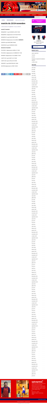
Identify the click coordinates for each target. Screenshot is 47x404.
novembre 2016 (35, 278)
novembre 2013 (35, 343)
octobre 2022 (34, 148)
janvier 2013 (34, 362)
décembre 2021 (34, 167)
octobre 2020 (34, 192)
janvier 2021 (34, 186)
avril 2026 (33, 73)
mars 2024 (34, 115)
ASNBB (12, 26)
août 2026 (33, 67)
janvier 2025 (34, 100)
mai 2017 (33, 266)
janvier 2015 (34, 318)
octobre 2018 (34, 236)
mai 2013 (33, 354)
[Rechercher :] (40, 16)
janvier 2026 (34, 79)
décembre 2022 (34, 144)
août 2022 (33, 151)
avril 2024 (33, 113)
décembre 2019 (34, 211)
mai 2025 (33, 92)
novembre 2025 (35, 82)
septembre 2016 (35, 281)
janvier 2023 (34, 142)
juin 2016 (33, 287)
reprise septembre (35, 53)
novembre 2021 (35, 169)
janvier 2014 (34, 339)
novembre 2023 (35, 123)
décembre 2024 (34, 102)
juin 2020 (33, 199)
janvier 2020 (34, 209)
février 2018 (34, 249)
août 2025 (33, 88)
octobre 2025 (34, 84)
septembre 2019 (35, 216)
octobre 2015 (34, 303)
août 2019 (33, 218)
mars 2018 (34, 247)
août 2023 (33, 128)
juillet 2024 (34, 109)
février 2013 (34, 360)
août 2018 (33, 239)
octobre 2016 (34, 280)
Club (2, 14)
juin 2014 (33, 329)
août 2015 (33, 306)
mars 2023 (34, 138)
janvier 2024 (34, 119)
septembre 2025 (35, 86)
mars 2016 (34, 293)
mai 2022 (33, 157)
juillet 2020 (34, 197)
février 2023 (34, 140)
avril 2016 (33, 291)
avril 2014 (33, 333)
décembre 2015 (34, 299)
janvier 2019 (34, 230)
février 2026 (34, 77)
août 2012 (33, 371)
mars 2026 (34, 75)
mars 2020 (34, 205)
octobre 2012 (34, 368)
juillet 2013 (34, 350)
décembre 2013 (34, 341)
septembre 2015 (35, 304)
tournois (33, 56)
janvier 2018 (34, 251)
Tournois (33, 55)
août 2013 (33, 348)
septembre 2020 (35, 193)
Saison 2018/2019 (18, 26)
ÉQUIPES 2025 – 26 (8, 14)
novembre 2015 (35, 301)
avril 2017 (33, 268)
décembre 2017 (34, 253)
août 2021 (33, 174)
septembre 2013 (35, 347)
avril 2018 (33, 245)
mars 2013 (34, 358)
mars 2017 (34, 270)
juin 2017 (33, 264)
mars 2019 (34, 226)
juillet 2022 (34, 153)
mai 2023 (33, 134)
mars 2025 (34, 96)
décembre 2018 (34, 232)
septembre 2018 (35, 237)
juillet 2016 (34, 285)
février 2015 (34, 316)
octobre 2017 (34, 257)
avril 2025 (33, 94)
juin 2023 (33, 132)
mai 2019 (33, 222)
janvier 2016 (34, 297)
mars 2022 (34, 161)
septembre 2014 (35, 325)
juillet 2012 (34, 373)
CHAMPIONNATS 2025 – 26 (18, 14)
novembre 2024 (35, 104)
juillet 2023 (34, 130)
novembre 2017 (35, 255)
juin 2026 (33, 69)
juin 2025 (33, 90)
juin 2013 (33, 352)
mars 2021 (34, 182)
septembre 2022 (35, 149)
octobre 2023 (34, 125)
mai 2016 (33, 289)
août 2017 (33, 260)
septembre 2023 (35, 127)
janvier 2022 (34, 165)
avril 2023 (33, 136)
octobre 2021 (34, 171)
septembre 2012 (35, 369)
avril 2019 (33, 224)
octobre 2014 (34, 324)
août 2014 (33, 327)
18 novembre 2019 (6, 26)
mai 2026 (33, 71)
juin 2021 (33, 178)
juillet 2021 (34, 176)
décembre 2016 (34, 276)
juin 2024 (33, 111)
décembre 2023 (34, 121)
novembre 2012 (35, 366)
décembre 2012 (34, 364)
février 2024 (34, 117)
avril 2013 (33, 356)
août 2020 (33, 195)
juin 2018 (33, 241)
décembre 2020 (34, 188)
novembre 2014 (35, 322)
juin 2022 (33, 155)
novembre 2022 (35, 146)
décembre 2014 (34, 320)
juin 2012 (33, 375)
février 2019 (34, 228)
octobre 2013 (34, 345)
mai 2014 (33, 331)
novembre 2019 (35, 213)
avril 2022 (33, 159)
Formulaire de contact (42, 399)
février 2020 (34, 207)
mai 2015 (33, 310)
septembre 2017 (35, 259)
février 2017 (34, 272)
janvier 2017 (34, 274)
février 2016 (34, 295)
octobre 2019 (34, 215)
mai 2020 (33, 201)
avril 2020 (33, 203)
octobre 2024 (34, 105)
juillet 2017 (34, 262)
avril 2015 (33, 312)
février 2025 (34, 98)
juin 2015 (33, 308)
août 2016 (33, 283)
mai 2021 (33, 180)
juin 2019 (33, 220)
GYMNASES (28, 14)
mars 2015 (34, 314)
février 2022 (34, 163)
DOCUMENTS (40, 14)
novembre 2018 (35, 234)
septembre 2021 (35, 172)
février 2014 (34, 337)
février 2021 (34, 184)
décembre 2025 (34, 81)
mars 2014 (34, 335)
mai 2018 (33, 243)
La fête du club (34, 62)
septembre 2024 (35, 107)
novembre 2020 (35, 190)
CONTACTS (34, 14)
